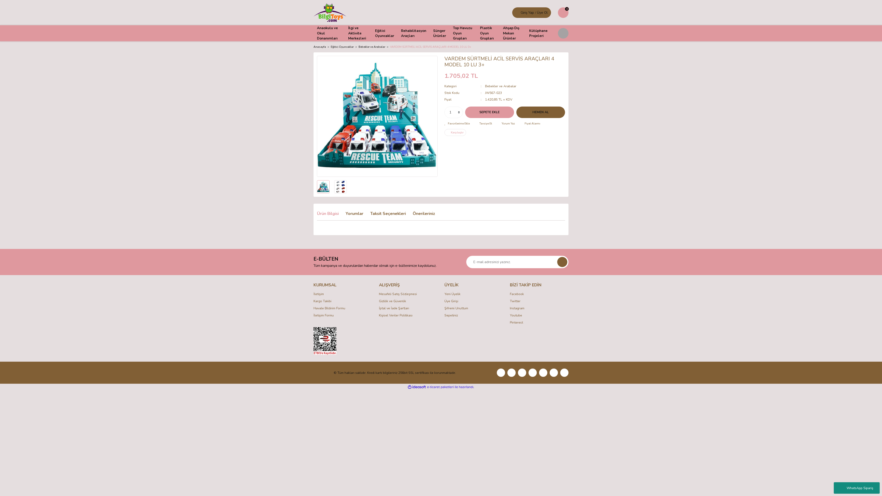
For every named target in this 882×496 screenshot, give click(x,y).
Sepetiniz (451, 315)
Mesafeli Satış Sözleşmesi (398, 294)
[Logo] (330, 12)
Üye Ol (542, 12)
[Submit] (562, 262)
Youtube (516, 315)
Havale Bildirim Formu (329, 308)
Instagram (517, 308)
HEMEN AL (540, 112)
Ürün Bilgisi (328, 213)
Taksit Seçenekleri (388, 213)
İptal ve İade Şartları (394, 308)
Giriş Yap (527, 12)
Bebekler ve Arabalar (500, 86)
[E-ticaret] (440, 387)
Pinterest (516, 322)
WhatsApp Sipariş (860, 488)
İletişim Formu (324, 315)
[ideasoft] (417, 387)
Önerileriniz (424, 213)
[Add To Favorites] (457, 123)
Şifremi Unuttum (456, 308)
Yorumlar (354, 213)
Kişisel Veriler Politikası (396, 315)
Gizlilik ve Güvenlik (392, 301)
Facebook (517, 294)
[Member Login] (517, 12)
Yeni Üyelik (452, 294)
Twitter (515, 301)
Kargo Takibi (322, 301)
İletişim (319, 294)
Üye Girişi (451, 301)
